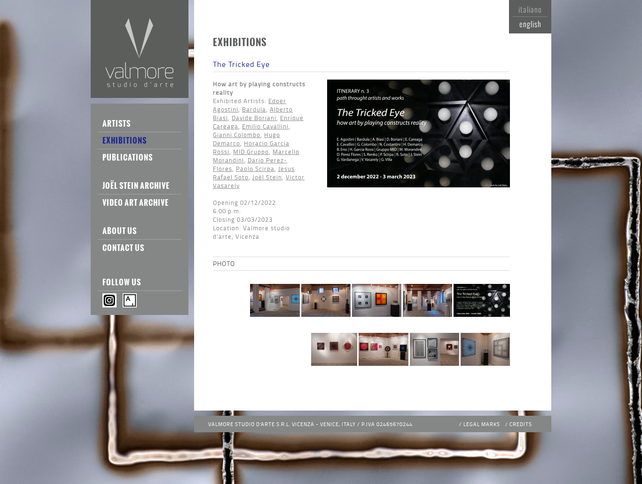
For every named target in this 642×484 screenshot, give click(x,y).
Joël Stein (267, 177)
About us (119, 230)
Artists (116, 123)
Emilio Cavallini (265, 126)
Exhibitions (124, 140)
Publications (127, 157)
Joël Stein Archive (136, 185)
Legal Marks (481, 424)
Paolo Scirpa (255, 168)
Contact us (123, 247)
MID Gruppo (251, 151)
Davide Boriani (254, 117)
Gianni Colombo (236, 134)
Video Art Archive (135, 202)
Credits (520, 424)
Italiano (530, 9)
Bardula (254, 109)
